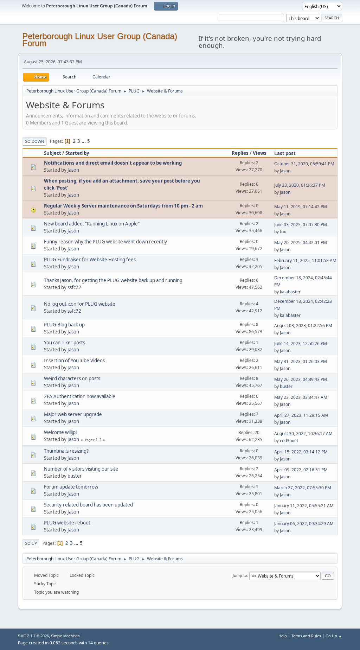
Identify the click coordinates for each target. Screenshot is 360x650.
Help (282, 635)
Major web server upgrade (73, 414)
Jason (73, 170)
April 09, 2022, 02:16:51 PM (301, 470)
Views (259, 153)
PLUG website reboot (67, 523)
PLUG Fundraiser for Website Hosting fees (90, 259)
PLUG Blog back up (64, 324)
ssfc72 (74, 287)
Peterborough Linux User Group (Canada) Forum (99, 39)
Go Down (34, 141)
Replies (240, 153)
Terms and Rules (306, 635)
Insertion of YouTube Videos (74, 360)
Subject (52, 153)
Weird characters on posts (72, 378)
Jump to (240, 575)
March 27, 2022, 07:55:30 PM (302, 488)
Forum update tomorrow (71, 487)
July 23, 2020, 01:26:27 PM (299, 185)
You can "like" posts (64, 342)
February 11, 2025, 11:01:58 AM (305, 260)
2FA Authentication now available (79, 396)
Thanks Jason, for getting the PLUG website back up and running (113, 280)
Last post (285, 153)
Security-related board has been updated (88, 505)
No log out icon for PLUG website (79, 304)
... (84, 141)
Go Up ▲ (334, 635)
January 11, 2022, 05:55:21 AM (304, 506)
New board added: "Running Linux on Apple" (92, 224)
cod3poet (289, 441)
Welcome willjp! (60, 432)
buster (286, 386)
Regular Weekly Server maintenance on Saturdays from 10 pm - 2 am (123, 206)
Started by (77, 153)
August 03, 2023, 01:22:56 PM (303, 326)
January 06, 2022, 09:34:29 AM (304, 524)
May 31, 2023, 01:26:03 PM (300, 361)
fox (283, 232)
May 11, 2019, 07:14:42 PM (300, 207)
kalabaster (290, 292)
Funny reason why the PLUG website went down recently (105, 241)
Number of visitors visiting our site (81, 469)
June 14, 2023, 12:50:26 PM (300, 343)
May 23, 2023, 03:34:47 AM (300, 397)
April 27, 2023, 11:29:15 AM (301, 415)
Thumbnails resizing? (66, 451)
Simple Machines (65, 636)
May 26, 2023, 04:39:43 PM (300, 379)
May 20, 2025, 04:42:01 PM (300, 243)
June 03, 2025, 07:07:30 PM (300, 225)
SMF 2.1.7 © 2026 (33, 636)
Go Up (31, 543)
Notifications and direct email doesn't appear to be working (113, 163)
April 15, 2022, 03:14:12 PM (301, 452)
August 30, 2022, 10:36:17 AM (303, 433)
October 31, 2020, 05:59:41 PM (304, 164)
